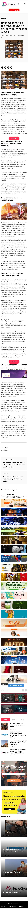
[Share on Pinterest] (11, 67)
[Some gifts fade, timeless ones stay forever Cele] (14, 549)
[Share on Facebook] (2, 67)
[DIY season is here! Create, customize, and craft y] (14, 503)
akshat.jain (5, 448)
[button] (3, 906)
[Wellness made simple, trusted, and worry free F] (14, 605)
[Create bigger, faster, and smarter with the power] (14, 642)
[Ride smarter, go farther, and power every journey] (14, 568)
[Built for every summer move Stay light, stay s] (14, 632)
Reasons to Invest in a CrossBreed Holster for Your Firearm (18, 725)
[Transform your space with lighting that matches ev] (14, 512)
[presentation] (23, 690)
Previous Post (9, 460)
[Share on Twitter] (5, 67)
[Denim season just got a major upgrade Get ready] (14, 614)
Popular (14, 719)
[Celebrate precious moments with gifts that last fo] (14, 595)
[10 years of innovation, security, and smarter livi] (14, 679)
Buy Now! (14, 138)
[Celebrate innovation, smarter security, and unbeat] (14, 660)
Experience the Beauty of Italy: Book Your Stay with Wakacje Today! (13, 479)
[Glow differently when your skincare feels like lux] (14, 540)
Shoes (3, 18)
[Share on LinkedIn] (8, 67)
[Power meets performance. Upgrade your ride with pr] (14, 521)
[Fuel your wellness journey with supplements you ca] (14, 586)
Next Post (5, 474)
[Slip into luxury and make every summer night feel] (14, 669)
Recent (5, 719)
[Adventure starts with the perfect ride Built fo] (14, 577)
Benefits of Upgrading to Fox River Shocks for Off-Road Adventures (18, 742)
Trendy (23, 719)
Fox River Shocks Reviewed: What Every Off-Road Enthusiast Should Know (18, 751)
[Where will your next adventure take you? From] (14, 531)
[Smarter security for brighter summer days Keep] (14, 651)
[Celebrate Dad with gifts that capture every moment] (14, 623)
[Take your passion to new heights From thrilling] (14, 558)
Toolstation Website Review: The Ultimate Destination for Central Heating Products (13, 465)
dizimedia (13, 728)
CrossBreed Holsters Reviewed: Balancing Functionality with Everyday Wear (18, 734)
